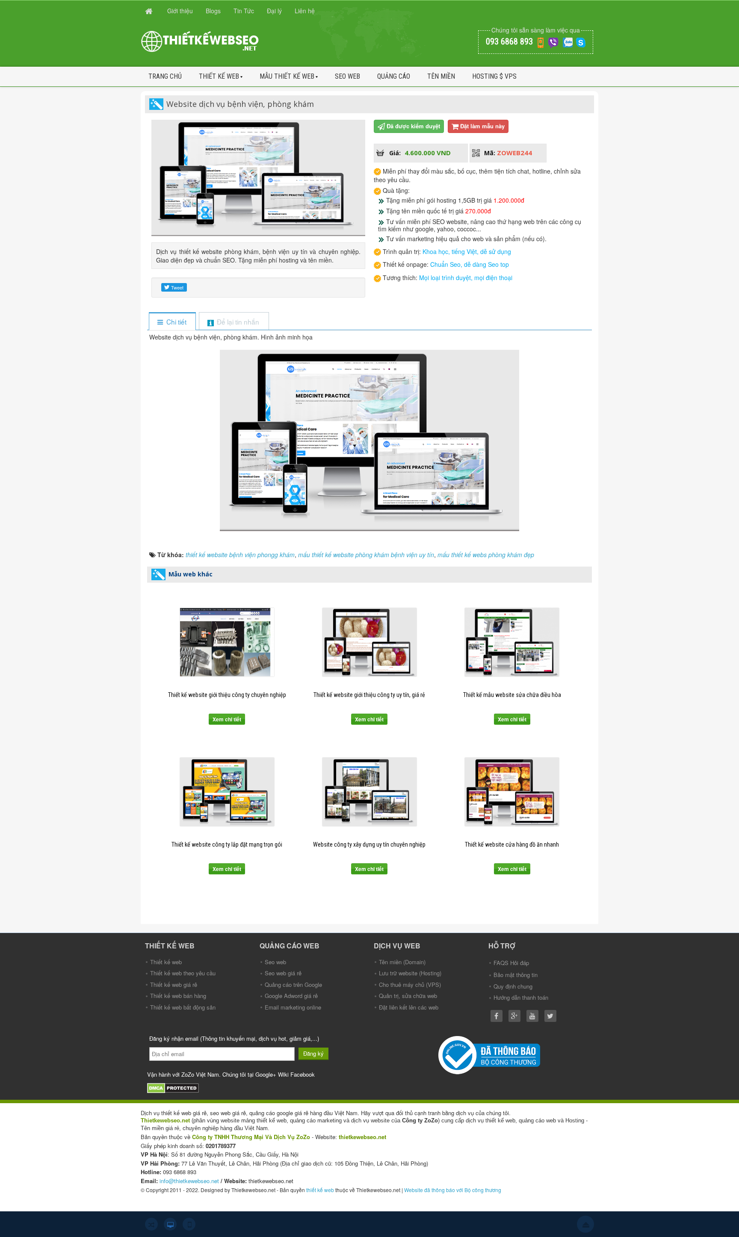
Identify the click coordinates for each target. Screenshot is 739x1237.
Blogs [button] (213, 10)
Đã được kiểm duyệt (413, 126)
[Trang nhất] (150, 10)
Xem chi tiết (227, 719)
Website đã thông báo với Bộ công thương (452, 1189)
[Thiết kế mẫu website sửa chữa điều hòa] (512, 642)
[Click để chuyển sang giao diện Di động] (189, 1224)
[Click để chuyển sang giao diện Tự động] (151, 1224)
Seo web (347, 76)
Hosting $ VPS (494, 76)
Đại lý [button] (274, 10)
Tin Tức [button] (244, 10)
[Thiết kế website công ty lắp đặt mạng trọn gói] (227, 792)
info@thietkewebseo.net (189, 1181)
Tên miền (441, 76)
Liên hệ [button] (305, 10)
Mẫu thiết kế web (287, 76)
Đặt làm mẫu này (482, 126)
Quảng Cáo (393, 76)
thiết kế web (320, 1189)
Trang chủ (165, 76)
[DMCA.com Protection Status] (174, 1087)
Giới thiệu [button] (180, 10)
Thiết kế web (219, 76)
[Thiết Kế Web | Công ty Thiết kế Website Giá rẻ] (200, 40)
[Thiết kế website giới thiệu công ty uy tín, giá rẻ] (369, 642)
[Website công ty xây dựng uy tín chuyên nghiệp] (369, 792)
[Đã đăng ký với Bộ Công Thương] (490, 1054)
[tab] (172, 321)
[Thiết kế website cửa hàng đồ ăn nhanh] (512, 792)
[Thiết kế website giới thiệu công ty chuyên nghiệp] (227, 642)
